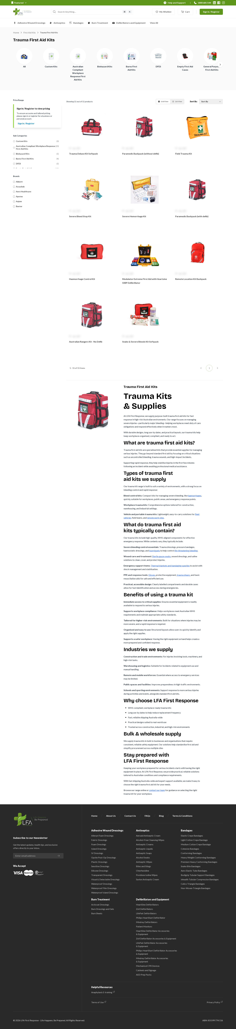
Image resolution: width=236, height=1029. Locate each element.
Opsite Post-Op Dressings (103, 857)
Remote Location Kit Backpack (190, 279)
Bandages (78, 22)
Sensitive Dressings (100, 866)
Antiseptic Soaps (144, 853)
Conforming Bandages (191, 853)
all (24, 66)
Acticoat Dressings (100, 904)
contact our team (157, 790)
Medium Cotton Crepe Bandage (196, 844)
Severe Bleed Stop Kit (80, 216)
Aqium (19, 201)
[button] (91, 139)
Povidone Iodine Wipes (147, 875)
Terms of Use (97, 1002)
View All (154, 22)
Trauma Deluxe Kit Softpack (83, 153)
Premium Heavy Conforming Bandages (199, 862)
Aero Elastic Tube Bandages (194, 870)
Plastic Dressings (99, 862)
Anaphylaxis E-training (101, 992)
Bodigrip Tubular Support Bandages (198, 875)
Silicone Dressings (99, 870)
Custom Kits (51, 66)
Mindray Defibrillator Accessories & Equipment (152, 960)
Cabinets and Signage (146, 970)
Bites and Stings (143, 866)
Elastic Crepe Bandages (192, 835)
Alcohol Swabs (143, 857)
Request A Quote (91, 164)
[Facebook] (218, 2)
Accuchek (20, 186)
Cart (187, 11)
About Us (111, 815)
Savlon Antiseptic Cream (147, 879)
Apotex (19, 196)
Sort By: (193, 101)
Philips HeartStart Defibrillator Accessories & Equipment (156, 952)
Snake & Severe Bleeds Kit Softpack (140, 341)
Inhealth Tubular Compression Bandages (200, 879)
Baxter (19, 206)
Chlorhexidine (142, 870)
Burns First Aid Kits (25, 158)
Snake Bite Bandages (190, 866)
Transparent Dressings (101, 875)
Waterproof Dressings (101, 883)
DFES (158, 66)
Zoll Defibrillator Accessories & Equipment (156, 938)
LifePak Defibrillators (146, 913)
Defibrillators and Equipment (131, 22)
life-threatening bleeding (186, 550)
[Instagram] (223, 2)
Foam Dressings (98, 844)
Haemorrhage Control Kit (82, 279)
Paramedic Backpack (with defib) (191, 216)
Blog (161, 815)
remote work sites (155, 517)
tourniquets (154, 550)
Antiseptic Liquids (144, 848)
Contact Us (130, 815)
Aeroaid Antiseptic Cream (148, 835)
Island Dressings (99, 848)
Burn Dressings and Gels (102, 909)
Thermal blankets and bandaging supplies (170, 565)
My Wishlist (165, 11)
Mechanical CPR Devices (148, 966)
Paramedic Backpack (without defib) (140, 153)
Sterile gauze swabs (161, 556)
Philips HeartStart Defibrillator (150, 917)
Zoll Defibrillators (144, 909)
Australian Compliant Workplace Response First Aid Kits (77, 73)
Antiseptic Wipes (144, 862)
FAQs (147, 815)
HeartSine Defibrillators (147, 904)
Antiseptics (59, 22)
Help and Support (177, 2)
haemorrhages (194, 495)
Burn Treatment (100, 22)
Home (16, 32)
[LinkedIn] (214, 2)
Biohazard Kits (104, 66)
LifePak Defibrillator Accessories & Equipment (151, 944)
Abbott (19, 181)
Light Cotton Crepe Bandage (194, 840)
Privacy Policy (213, 1002)
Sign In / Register (211, 11)
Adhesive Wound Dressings (31, 22)
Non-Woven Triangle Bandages (195, 888)
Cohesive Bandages (190, 848)
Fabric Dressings (99, 840)
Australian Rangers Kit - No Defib (85, 341)
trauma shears (183, 575)
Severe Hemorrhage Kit (134, 216)
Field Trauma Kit (183, 153)
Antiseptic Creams (144, 844)
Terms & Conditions (182, 815)
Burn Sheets (96, 913)
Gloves (151, 575)
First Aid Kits (29, 32)
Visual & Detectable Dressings (105, 879)
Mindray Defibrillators (146, 922)
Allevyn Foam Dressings (102, 835)
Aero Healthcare (23, 191)
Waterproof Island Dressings (104, 892)
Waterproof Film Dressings (104, 888)
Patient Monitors (144, 926)
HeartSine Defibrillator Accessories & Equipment (152, 932)
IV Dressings (97, 853)
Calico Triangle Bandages (193, 883)
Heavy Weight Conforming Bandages (198, 857)
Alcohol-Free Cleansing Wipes (150, 840)
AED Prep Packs (143, 974)
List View (178, 101)
